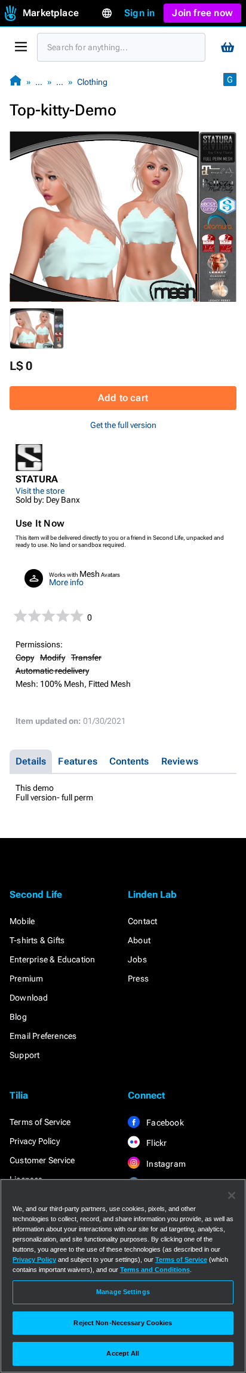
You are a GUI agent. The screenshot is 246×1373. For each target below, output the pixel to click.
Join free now (202, 13)
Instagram (165, 1164)
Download (29, 997)
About (139, 940)
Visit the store (40, 491)
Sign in (139, 13)
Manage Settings (123, 1291)
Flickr (155, 1143)
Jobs (137, 959)
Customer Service (42, 1160)
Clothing (92, 82)
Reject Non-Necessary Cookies (122, 1322)
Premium (26, 978)
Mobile (22, 921)
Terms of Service (40, 1122)
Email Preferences (43, 1036)
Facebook (164, 1122)
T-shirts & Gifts (37, 940)
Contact (142, 921)
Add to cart (123, 397)
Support (24, 1055)
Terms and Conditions (155, 1269)
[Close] (232, 1195)
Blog (18, 1017)
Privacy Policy (35, 1141)
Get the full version (123, 425)
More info (66, 582)
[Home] (15, 81)
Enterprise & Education (52, 959)
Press (138, 978)
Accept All (122, 1353)
